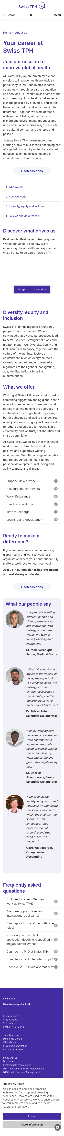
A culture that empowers (23, 488)
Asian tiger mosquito (13, 1049)
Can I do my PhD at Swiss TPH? (28, 951)
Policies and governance (24, 216)
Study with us (10, 1057)
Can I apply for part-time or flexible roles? (30, 925)
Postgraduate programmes (17, 1065)
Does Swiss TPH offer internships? (29, 959)
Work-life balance (18, 496)
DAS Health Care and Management (21, 1072)
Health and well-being (21, 504)
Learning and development (24, 519)
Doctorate (8, 1061)
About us (21, 32)
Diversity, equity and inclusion (27, 206)
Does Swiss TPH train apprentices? (30, 967)
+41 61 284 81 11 (19, 1026)
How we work (17, 196)
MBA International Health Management (23, 1068)
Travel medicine (11, 1035)
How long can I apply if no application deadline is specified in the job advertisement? (29, 940)
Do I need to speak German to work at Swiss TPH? (26, 901)
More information (32, 1124)
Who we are (16, 187)
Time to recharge (18, 512)
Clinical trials (9, 1042)
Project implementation (15, 1045)
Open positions (32, 171)
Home (7, 32)
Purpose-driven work (20, 481)
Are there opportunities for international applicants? (24, 913)
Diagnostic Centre (12, 1038)
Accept (32, 1116)
